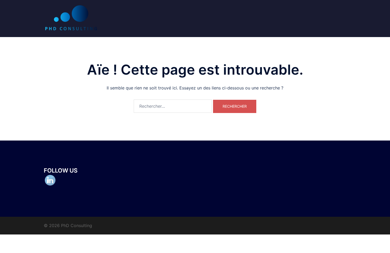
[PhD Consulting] (71, 18)
